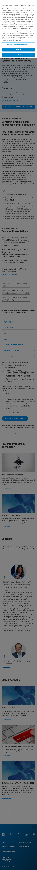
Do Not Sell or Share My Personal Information (18, 44)
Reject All (18, 49)
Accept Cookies (18, 54)
